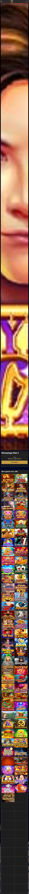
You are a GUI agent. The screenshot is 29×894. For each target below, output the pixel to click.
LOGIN (26, 1)
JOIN (23, 1)
